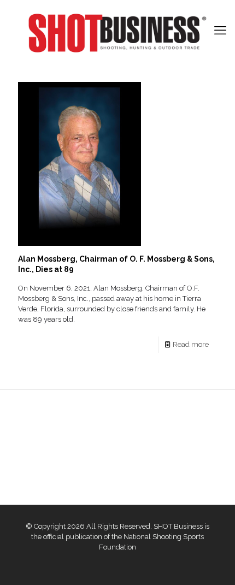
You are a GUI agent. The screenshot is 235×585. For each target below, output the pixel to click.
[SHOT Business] (117, 33)
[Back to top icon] (212, 562)
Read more (191, 344)
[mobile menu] (220, 30)
